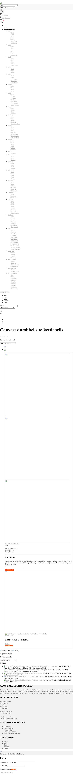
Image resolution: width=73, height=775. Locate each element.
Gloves (13, 39)
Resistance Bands (15, 249)
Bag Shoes (14, 41)
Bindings (13, 285)
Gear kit (13, 120)
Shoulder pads (15, 136)
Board (13, 216)
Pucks (12, 203)
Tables (13, 167)
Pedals (13, 254)
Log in (14, 769)
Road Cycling (11, 251)
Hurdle (13, 270)
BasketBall (10, 170)
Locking (13, 122)
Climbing (10, 115)
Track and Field (12, 268)
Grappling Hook (15, 124)
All (7, 337)
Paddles (13, 160)
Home (5, 295)
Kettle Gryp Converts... (12, 543)
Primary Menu (4, 292)
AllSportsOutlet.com (17, 754)
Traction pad (14, 103)
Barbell (13, 230)
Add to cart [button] (9, 645)
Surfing (9, 93)
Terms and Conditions (10, 732)
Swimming (10, 180)
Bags (12, 36)
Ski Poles (13, 278)
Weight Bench (15, 244)
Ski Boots (13, 280)
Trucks (13, 218)
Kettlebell (14, 232)
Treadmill (13, 235)
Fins (12, 184)
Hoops (13, 179)
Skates (13, 208)
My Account (7, 726)
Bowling (10, 84)
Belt (12, 117)
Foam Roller (14, 240)
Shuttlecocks (14, 197)
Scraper (13, 96)
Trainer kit (14, 79)
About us (6, 300)
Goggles (13, 187)
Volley (9, 74)
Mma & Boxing (12, 259)
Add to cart (9, 569)
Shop (5, 297)
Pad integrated (15, 137)
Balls (12, 33)
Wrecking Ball (15, 264)
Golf (9, 31)
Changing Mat (15, 105)
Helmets (13, 113)
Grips (12, 50)
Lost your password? (6, 772)
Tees (12, 34)
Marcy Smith (14, 242)
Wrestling (10, 151)
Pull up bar (14, 237)
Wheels (13, 220)
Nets (12, 163)
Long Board (14, 227)
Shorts (13, 252)
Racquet (13, 196)
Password (3, 766)
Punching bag (15, 266)
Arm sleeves (14, 82)
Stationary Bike (15, 246)
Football (10, 125)
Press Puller (14, 225)
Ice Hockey (10, 199)
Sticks (13, 110)
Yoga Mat (13, 233)
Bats (12, 141)
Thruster (13, 98)
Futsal (9, 57)
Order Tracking (8, 728)
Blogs (5, 299)
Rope (12, 118)
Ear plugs (13, 189)
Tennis (9, 45)
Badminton (10, 192)
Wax (12, 94)
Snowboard (14, 288)
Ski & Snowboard (12, 273)
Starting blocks (15, 271)
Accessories (14, 43)
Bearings (13, 223)
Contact (6, 302)
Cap (12, 182)
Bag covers (14, 101)
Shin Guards (14, 65)
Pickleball (10, 154)
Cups (12, 89)
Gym (9, 228)
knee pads (14, 81)
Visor (12, 129)
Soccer (9, 67)
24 (5, 337)
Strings (13, 53)
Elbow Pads (14, 211)
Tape (12, 88)
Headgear (13, 263)
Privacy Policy (8, 730)
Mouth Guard (14, 134)
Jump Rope (14, 239)
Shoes (12, 38)
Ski (12, 275)
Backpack (14, 287)
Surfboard (13, 100)
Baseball (10, 139)
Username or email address (8, 762)
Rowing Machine (15, 247)
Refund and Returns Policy (12, 733)
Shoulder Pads (15, 213)
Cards (12, 177)
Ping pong (10, 161)
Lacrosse (10, 106)
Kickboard (14, 191)
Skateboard (10, 215)
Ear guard (13, 153)
